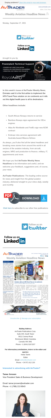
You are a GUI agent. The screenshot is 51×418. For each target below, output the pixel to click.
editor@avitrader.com (28, 360)
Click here (7, 208)
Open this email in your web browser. (32, 3)
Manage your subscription (31, 318)
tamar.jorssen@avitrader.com (21, 383)
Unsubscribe (15, 318)
